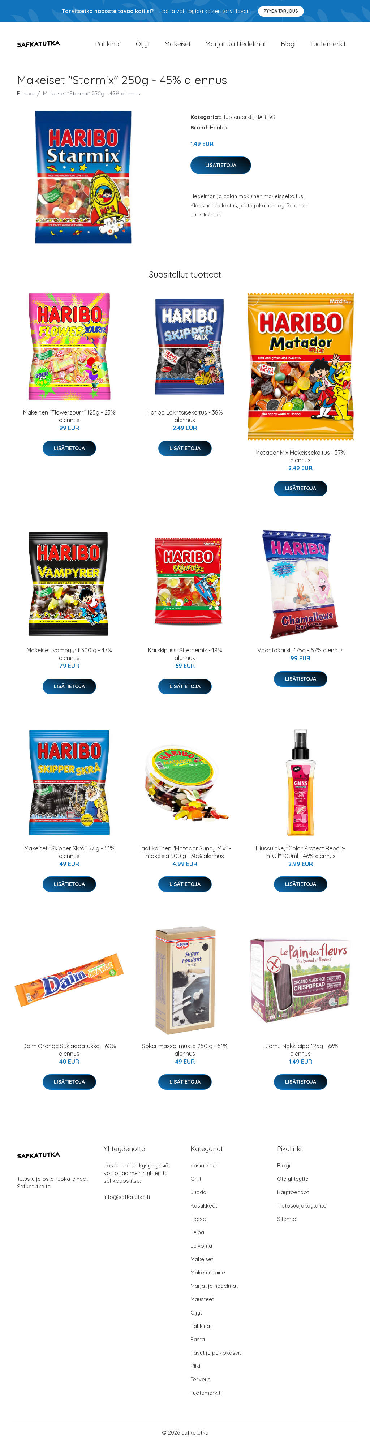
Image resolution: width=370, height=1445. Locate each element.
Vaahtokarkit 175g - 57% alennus (300, 650)
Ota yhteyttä (293, 1178)
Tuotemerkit (328, 44)
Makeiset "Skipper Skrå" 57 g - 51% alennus (69, 852)
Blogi (288, 44)
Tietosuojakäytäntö (302, 1205)
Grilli (195, 1178)
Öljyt (143, 44)
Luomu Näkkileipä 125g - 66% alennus (301, 1049)
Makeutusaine (207, 1272)
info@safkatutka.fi (127, 1196)
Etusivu (25, 93)
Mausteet (202, 1299)
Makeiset (177, 44)
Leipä (197, 1232)
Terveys (200, 1379)
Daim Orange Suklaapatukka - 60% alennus (69, 1049)
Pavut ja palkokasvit (215, 1352)
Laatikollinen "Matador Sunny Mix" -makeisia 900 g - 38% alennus (184, 852)
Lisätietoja (220, 165)
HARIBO (265, 116)
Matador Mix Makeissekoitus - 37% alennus (300, 456)
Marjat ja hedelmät (235, 44)
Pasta (197, 1339)
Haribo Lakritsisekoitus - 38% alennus (185, 416)
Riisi (195, 1366)
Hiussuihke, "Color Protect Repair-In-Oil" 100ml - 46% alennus (300, 852)
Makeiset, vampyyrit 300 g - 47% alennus (69, 654)
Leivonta (201, 1245)
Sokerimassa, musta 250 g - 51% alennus (185, 1049)
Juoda (198, 1192)
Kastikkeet (203, 1205)
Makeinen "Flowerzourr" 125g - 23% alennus (69, 416)
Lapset (199, 1218)
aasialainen (204, 1165)
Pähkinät (108, 44)
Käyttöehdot (293, 1192)
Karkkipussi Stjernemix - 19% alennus (185, 654)
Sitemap (287, 1218)
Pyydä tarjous (281, 11)
